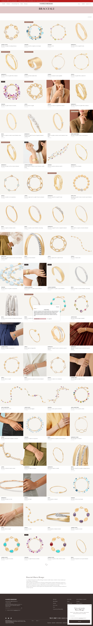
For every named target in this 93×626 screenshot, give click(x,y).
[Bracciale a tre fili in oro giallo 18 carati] (81, 31)
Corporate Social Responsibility (58, 609)
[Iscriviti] (21, 607)
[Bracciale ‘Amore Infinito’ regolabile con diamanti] (11, 424)
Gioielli (68, 601)
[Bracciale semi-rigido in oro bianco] (34, 454)
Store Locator (55, 605)
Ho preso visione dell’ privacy (78, 618)
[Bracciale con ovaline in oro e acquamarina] (11, 182)
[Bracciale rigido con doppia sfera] (34, 334)
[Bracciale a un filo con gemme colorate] (81, 394)
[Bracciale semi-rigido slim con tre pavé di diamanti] (81, 544)
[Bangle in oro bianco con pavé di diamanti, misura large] (81, 274)
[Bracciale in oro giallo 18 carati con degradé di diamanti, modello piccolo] (34, 121)
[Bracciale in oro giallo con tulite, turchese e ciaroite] (58, 544)
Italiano (37, 620)
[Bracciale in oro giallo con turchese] (11, 544)
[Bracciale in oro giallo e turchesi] (58, 304)
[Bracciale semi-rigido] (34, 485)
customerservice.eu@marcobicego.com (11, 601)
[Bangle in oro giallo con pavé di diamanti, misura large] (34, 213)
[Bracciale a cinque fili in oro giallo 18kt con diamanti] (81, 91)
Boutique (54, 603)
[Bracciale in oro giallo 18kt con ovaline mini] (81, 61)
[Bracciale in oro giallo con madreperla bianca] (11, 31)
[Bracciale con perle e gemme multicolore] (58, 394)
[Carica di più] (46, 564)
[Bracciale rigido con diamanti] (58, 485)
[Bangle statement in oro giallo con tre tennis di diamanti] (34, 364)
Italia (32, 620)
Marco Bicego (55, 601)
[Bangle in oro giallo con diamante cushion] (11, 213)
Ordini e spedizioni (79, 603)
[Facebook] (5, 618)
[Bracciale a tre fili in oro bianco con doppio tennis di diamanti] (11, 304)
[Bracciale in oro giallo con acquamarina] (11, 334)
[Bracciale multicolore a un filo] (11, 394)
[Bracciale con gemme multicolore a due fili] (58, 152)
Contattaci (78, 601)
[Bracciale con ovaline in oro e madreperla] (58, 364)
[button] (35, 308)
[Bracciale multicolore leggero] (34, 394)
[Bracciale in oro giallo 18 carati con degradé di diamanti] (58, 213)
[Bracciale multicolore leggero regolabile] (81, 304)
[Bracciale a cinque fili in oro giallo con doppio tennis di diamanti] (81, 454)
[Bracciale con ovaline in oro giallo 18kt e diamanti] (58, 91)
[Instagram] (8, 618)
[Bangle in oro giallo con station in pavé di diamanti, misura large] (58, 121)
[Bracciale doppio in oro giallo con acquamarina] (11, 274)
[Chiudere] (90, 605)
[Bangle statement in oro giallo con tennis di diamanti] (58, 424)
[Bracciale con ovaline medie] (81, 243)
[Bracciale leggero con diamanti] (81, 424)
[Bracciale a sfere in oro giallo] (11, 364)
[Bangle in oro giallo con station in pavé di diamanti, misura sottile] (11, 121)
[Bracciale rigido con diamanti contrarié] (58, 514)
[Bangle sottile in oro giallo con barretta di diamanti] (81, 213)
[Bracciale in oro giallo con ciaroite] (81, 514)
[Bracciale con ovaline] (34, 514)
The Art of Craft (69, 603)
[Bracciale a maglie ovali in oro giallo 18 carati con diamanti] (34, 182)
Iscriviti (79, 621)
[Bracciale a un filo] (58, 31)
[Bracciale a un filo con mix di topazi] (81, 485)
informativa (81, 618)
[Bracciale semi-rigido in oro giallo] (58, 454)
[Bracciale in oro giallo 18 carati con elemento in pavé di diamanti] (58, 334)
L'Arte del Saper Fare (15, 3)
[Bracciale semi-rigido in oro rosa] (11, 485)
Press (54, 607)
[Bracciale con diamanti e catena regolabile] (58, 61)
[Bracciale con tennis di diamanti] (34, 243)
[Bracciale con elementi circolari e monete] (11, 454)
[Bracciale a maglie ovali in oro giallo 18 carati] (58, 243)
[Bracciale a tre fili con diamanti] (81, 152)
